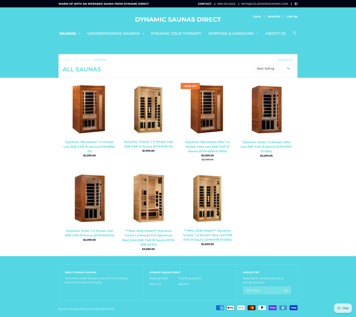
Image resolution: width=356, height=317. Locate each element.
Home (67, 59)
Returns (183, 284)
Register (273, 16)
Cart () (292, 16)
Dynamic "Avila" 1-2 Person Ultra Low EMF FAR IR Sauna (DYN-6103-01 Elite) (266, 146)
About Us (155, 284)
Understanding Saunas (114, 33)
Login (257, 16)
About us (276, 33)
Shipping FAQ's (158, 278)
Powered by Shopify (102, 308)
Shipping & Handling (231, 33)
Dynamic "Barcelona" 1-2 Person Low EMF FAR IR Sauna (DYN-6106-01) (89, 146)
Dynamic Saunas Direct (178, 19)
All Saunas (82, 59)
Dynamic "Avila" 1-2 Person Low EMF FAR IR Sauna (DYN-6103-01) (89, 233)
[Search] (295, 35)
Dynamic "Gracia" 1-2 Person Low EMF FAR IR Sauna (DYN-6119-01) (148, 144)
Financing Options (189, 278)
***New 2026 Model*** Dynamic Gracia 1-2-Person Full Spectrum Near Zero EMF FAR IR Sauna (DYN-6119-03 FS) (148, 237)
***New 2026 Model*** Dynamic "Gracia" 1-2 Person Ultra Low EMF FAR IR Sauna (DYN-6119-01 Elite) (208, 235)
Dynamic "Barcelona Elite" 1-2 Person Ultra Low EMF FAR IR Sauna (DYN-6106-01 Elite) (207, 146)
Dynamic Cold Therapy (176, 33)
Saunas (68, 33)
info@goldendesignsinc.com (264, 3)
